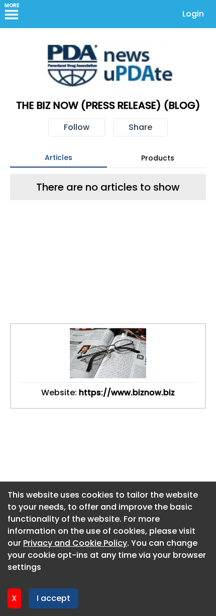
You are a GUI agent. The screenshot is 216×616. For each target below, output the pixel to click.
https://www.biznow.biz (127, 392)
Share (140, 127)
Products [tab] (157, 158)
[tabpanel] (108, 187)
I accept (53, 598)
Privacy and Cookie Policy (75, 543)
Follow (76, 127)
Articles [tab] (58, 157)
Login (193, 14)
